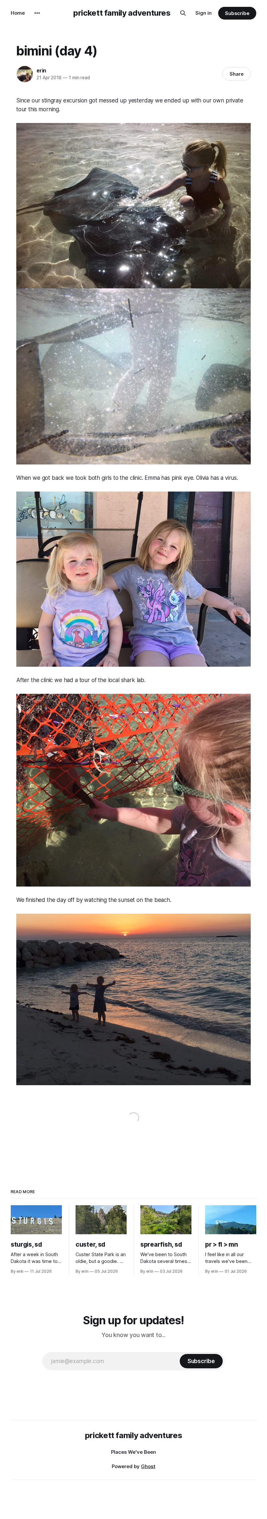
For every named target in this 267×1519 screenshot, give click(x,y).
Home (18, 13)
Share (237, 74)
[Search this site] (183, 13)
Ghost (148, 1466)
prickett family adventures (122, 13)
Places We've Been (133, 1452)
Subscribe (237, 13)
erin (41, 70)
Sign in (203, 13)
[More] (37, 13)
